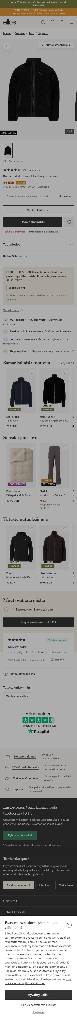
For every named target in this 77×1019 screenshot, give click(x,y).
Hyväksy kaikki (38, 995)
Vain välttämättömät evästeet (38, 1005)
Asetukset (39, 1012)
